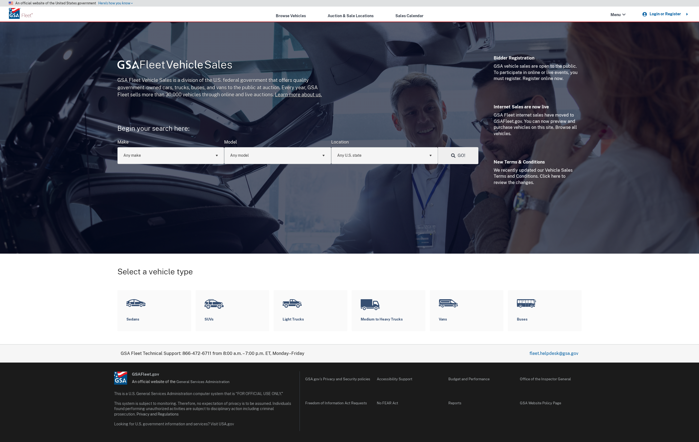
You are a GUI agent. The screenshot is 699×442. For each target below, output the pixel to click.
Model (230, 142)
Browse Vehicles (291, 15)
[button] (624, 14)
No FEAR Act (387, 403)
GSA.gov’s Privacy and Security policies (337, 379)
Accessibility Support (394, 379)
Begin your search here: (153, 128)
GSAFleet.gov (145, 374)
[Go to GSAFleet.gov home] (121, 378)
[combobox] (170, 155)
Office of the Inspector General (545, 379)
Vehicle (185, 64)
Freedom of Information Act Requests (336, 403)
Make (123, 142)
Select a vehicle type (155, 271)
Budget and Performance (469, 379)
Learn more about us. (298, 94)
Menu (616, 14)
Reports (454, 403)
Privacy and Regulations (158, 414)
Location (340, 142)
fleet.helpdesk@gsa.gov (553, 353)
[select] (217, 155)
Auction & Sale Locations (351, 15)
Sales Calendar (409, 15)
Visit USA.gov (222, 424)
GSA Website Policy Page (540, 403)
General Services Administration (203, 382)
